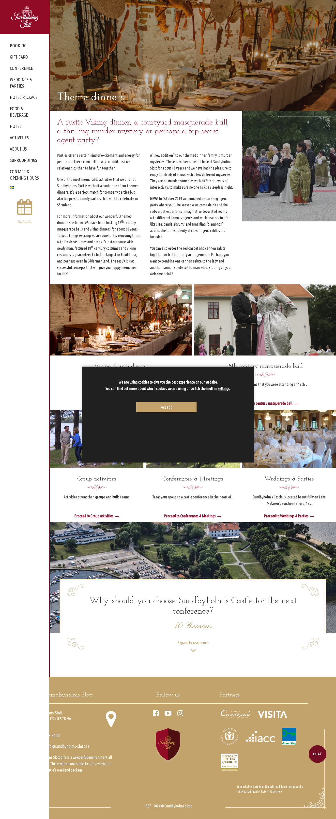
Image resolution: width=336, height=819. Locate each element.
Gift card (19, 56)
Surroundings (23, 160)
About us (18, 148)
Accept (166, 406)
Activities (19, 137)
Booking (18, 45)
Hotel (15, 126)
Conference (21, 68)
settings (224, 388)
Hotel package (24, 97)
